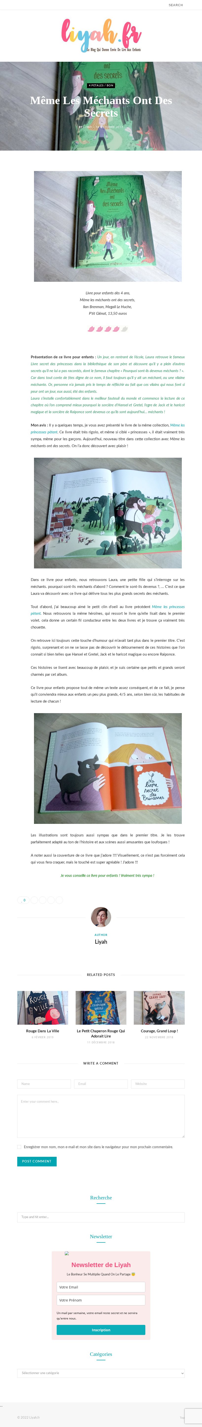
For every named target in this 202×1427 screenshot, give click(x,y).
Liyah (88, 127)
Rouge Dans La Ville (42, 1031)
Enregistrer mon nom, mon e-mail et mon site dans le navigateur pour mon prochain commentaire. (98, 1147)
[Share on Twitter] (13, 194)
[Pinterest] (13, 206)
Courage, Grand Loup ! (159, 1031)
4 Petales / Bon (101, 85)
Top (182, 1417)
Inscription (101, 1330)
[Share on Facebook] (13, 181)
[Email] (13, 219)
